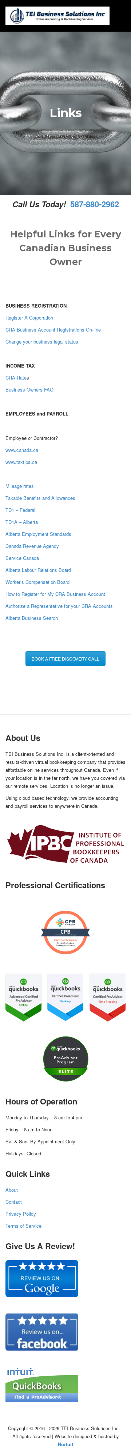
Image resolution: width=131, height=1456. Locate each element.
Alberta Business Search (31, 617)
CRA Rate (16, 377)
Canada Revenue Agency (32, 545)
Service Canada (22, 557)
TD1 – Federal (20, 509)
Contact (13, 1201)
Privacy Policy (20, 1213)
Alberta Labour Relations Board (38, 569)
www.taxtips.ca (21, 461)
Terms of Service (23, 1225)
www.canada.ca (21, 449)
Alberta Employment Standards (38, 533)
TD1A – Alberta (21, 521)
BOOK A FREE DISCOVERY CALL (65, 658)
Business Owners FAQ (29, 389)
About (11, 1189)
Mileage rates (19, 485)
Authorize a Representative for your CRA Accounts (59, 605)
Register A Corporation (29, 317)
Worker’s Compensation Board (37, 581)
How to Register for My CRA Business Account (55, 593)
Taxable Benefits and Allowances (40, 497)
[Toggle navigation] (118, 15)
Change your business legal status (41, 341)
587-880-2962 (93, 204)
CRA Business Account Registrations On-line (53, 329)
